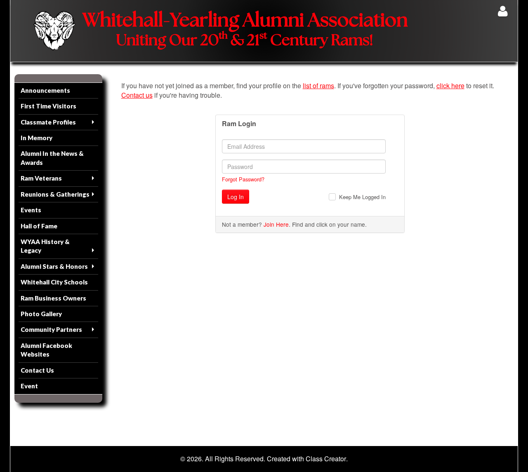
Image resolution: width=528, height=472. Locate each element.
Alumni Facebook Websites (46, 350)
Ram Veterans (41, 178)
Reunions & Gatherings (55, 194)
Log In (235, 197)
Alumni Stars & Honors (54, 266)
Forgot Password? (243, 179)
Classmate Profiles (48, 122)
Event (29, 386)
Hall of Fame (39, 226)
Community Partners (51, 329)
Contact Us (37, 370)
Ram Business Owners (53, 298)
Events (31, 210)
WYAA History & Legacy (45, 246)
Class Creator (326, 458)
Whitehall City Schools (54, 282)
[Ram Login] (503, 11)
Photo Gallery (41, 313)
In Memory (36, 137)
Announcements (45, 90)
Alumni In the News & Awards (52, 158)
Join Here (276, 224)
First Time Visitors (48, 106)
